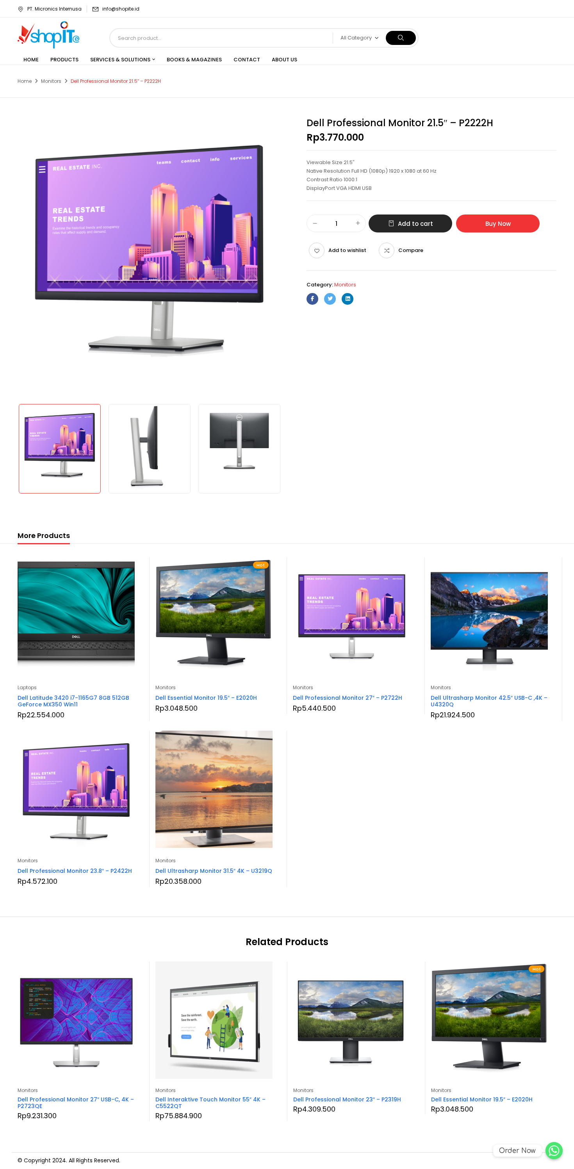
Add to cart (415, 224)
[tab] (44, 537)
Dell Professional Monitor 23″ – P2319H (347, 1099)
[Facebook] (312, 299)
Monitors (51, 81)
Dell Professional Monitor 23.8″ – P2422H (75, 871)
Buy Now (498, 224)
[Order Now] (554, 1150)
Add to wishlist (347, 250)
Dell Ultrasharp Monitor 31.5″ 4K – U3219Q (213, 871)
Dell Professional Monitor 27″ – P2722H (347, 698)
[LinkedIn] (347, 299)
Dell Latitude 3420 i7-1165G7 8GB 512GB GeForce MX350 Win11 (73, 701)
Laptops (27, 687)
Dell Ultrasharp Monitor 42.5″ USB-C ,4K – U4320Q (489, 701)
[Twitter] (330, 299)
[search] (401, 38)
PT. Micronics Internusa (54, 8)
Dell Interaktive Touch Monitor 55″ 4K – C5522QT (210, 1103)
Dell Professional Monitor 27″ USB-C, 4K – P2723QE (76, 1103)
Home (25, 81)
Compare (410, 250)
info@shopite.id (120, 8)
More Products (44, 535)
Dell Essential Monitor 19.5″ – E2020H (206, 698)
